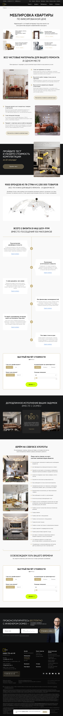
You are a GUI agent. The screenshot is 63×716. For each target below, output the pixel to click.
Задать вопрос (15, 253)
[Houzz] (56, 673)
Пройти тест (13, 166)
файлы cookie (25, 711)
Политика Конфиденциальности (40, 703)
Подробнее (31, 428)
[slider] (36, 378)
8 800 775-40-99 (9, 653)
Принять (45, 711)
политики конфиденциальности (27, 705)
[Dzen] (59, 673)
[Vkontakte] (46, 673)
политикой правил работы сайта (28, 701)
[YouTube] (52, 673)
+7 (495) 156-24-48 (9, 674)
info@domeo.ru (18, 1)
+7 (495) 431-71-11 (10, 1)
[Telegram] (43, 673)
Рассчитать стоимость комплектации (45, 97)
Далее (31, 384)
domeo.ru (42, 705)
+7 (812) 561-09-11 (7, 665)
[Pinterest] (49, 673)
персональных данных (24, 635)
